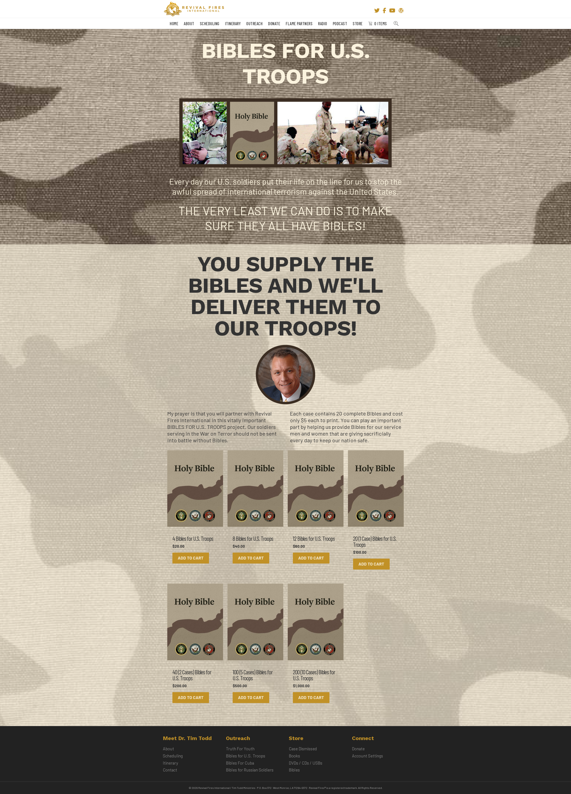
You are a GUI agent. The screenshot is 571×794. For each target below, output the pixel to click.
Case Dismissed (303, 748)
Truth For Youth (240, 748)
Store (358, 23)
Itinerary (233, 23)
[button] (397, 23)
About (189, 23)
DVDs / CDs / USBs (305, 762)
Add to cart (191, 557)
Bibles (294, 769)
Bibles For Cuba (240, 762)
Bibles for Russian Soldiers (249, 769)
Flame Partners (299, 23)
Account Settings (367, 755)
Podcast (340, 23)
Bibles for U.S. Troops (245, 755)
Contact (170, 769)
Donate (274, 23)
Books (294, 755)
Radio (322, 23)
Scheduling (209, 23)
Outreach (254, 23)
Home (174, 23)
